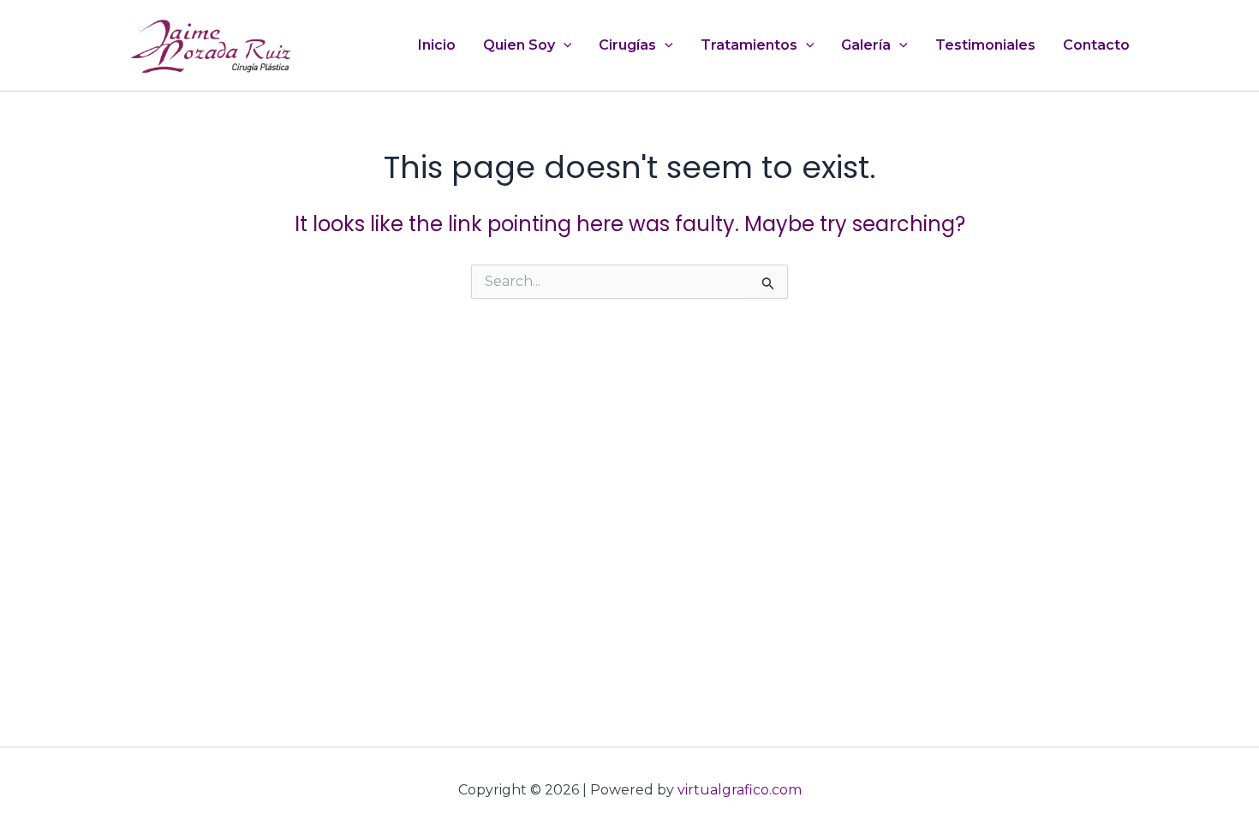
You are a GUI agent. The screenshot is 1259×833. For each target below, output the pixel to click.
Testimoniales (985, 45)
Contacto (1096, 45)
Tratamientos (749, 45)
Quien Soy (519, 45)
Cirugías (627, 45)
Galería (866, 45)
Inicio (437, 45)
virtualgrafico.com (739, 790)
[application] (563, 45)
